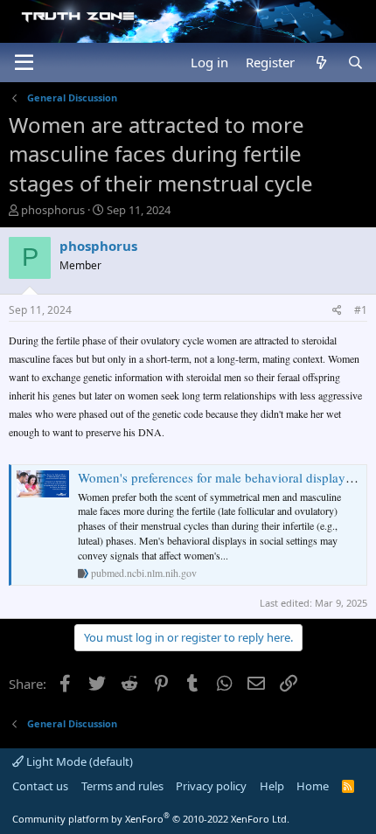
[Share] (337, 311)
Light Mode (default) (78, 761)
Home (312, 786)
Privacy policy (211, 786)
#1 (360, 309)
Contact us (40, 786)
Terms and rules (122, 786)
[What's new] (320, 62)
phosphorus (53, 210)
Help (272, 786)
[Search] (355, 62)
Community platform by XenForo (150, 818)
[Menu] (24, 63)
